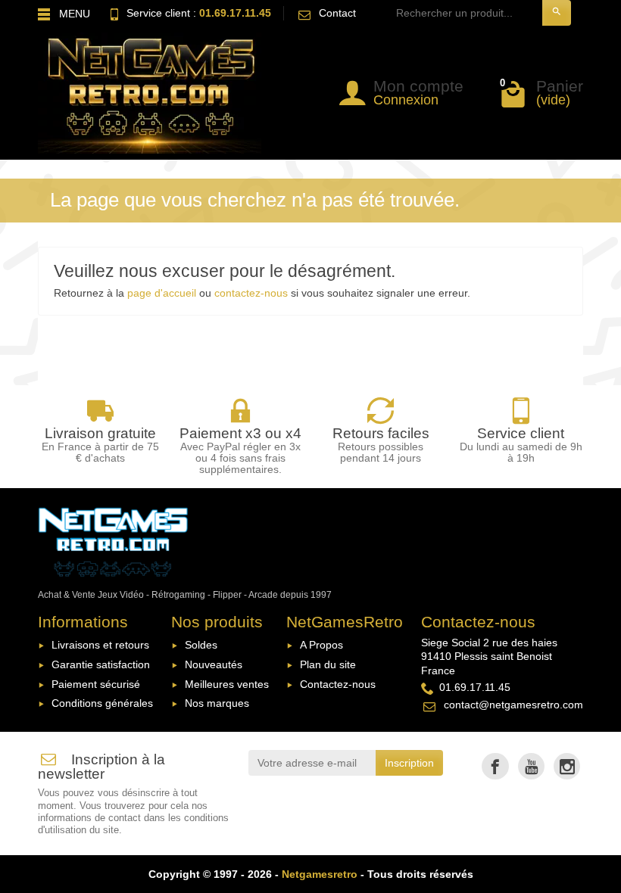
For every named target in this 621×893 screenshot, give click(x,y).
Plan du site (328, 664)
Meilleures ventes (227, 684)
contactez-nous (251, 293)
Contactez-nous (338, 684)
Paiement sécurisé (95, 684)
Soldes (201, 645)
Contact (337, 13)
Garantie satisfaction (100, 664)
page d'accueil (161, 293)
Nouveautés (213, 664)
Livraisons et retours (100, 645)
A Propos (321, 645)
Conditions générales (102, 703)
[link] (495, 766)
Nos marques (217, 703)
